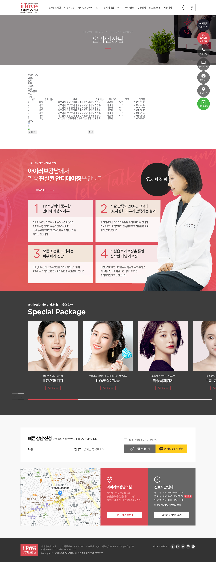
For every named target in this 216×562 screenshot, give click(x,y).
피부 (30, 83)
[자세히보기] (152, 439)
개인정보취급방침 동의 (137, 439)
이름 (30, 449)
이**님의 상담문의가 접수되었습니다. (75, 107)
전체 (30, 80)
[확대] (97, 492)
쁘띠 (30, 94)
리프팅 (31, 86)
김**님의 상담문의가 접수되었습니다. (75, 104)
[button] (21, 397)
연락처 (78, 449)
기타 (30, 96)
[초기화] (97, 501)
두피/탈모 (32, 91)
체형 (30, 88)
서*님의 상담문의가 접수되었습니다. (75, 118)
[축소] (97, 496)
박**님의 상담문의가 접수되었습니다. (75, 102)
